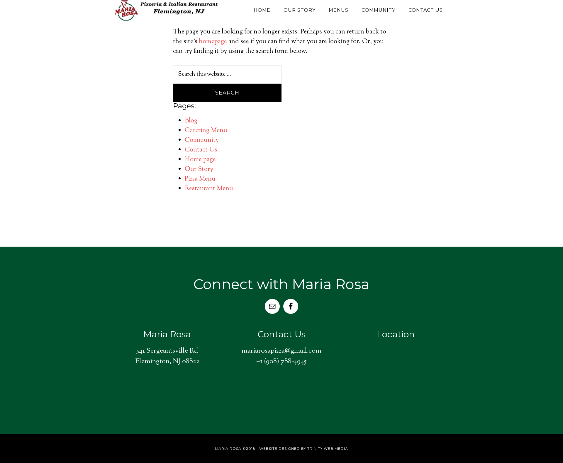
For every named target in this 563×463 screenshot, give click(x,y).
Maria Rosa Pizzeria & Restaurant (167, 10)
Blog (191, 121)
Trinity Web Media (327, 448)
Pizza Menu (200, 179)
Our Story (199, 169)
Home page (200, 159)
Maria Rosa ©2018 (235, 448)
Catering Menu (206, 130)
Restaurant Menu (209, 188)
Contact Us (201, 150)
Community (202, 140)
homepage (213, 41)
